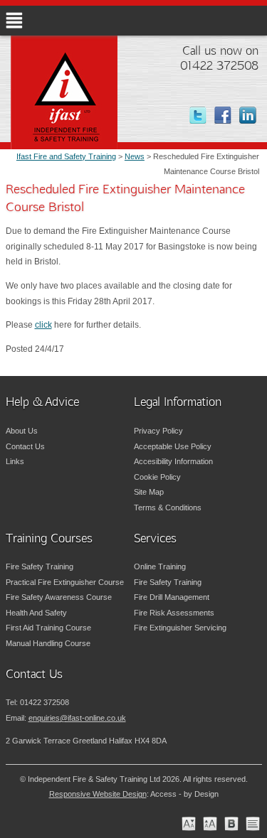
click (43, 325)
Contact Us (25, 446)
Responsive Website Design (98, 794)
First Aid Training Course (48, 627)
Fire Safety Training (39, 566)
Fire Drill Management (171, 597)
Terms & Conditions (167, 507)
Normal (189, 824)
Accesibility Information (173, 461)
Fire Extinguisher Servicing (180, 627)
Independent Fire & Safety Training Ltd (82, 113)
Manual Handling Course (48, 643)
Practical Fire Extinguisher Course (65, 582)
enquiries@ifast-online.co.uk (77, 718)
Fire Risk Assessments (174, 612)
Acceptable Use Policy (172, 446)
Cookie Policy (157, 477)
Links (15, 461)
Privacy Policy (158, 430)
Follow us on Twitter (205, 115)
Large (210, 824)
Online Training (160, 566)
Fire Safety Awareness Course (59, 597)
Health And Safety (36, 612)
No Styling (253, 824)
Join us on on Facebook (230, 115)
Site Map (149, 492)
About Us (22, 430)
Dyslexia (231, 824)
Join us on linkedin (254, 115)
